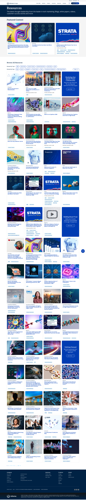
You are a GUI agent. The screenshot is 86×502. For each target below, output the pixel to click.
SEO (35, 362)
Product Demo (75, 3)
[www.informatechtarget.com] (13, 3)
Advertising (23, 66)
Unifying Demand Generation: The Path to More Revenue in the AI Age (70, 333)
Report (27, 279)
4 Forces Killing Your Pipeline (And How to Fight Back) (70, 115)
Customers (54, 3)
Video (41, 69)
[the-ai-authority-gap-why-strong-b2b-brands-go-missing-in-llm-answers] (33, 104)
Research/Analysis (29, 191)
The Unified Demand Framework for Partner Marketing (14, 168)
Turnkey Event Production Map (51, 433)
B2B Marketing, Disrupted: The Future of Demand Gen (51, 358)
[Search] (69, 3)
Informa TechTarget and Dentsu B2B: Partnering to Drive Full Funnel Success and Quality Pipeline (51, 307)
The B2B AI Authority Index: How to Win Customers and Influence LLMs (70, 256)
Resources (59, 3)
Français (69, 474)
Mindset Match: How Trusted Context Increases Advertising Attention (15, 359)
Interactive (34, 43)
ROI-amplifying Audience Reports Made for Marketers (51, 255)
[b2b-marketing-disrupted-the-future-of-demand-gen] (52, 347)
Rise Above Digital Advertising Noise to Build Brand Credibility (15, 433)
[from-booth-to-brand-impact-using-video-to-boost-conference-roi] (33, 422)
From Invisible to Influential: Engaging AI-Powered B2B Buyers (15, 383)
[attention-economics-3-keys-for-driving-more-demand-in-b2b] (70, 398)
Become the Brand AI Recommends (13, 89)
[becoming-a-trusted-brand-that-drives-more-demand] (15, 398)
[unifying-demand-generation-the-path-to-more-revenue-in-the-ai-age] (70, 321)
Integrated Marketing (61, 51)
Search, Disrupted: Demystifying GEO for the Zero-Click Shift (14, 282)
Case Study (9, 253)
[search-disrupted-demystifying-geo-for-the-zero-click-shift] (15, 271)
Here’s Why (38, 3)
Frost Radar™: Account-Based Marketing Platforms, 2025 (33, 282)
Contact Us (9, 480)
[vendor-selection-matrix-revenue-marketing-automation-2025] (52, 271)
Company (64, 3)
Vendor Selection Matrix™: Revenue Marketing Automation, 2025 (51, 282)
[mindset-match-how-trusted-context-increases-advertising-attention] (15, 347)
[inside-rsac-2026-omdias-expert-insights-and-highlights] (70, 446)
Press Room (9, 478)
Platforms (60, 483)
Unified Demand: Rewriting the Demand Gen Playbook (33, 409)
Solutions (43, 3)
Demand (59, 480)
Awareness (60, 478)
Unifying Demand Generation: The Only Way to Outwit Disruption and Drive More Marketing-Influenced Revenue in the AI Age (18, 46)
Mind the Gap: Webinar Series (15, 141)
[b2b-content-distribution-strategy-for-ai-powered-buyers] (70, 371)
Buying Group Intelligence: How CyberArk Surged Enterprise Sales (14, 225)
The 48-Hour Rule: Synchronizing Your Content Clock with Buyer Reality (70, 142)
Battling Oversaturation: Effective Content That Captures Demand (50, 457)
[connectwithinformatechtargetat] (52, 157)
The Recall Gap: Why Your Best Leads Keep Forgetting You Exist (52, 142)
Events (58, 43)
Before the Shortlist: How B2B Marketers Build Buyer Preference (52, 89)
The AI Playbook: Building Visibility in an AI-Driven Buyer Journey (32, 359)
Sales (55, 66)
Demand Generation (11, 53)
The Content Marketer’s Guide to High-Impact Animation (70, 306)
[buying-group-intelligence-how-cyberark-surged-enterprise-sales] (15, 214)
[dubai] (33, 214)
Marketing (67, 53)
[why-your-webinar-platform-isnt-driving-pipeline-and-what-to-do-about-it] (52, 214)
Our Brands (22, 478)
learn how (69, 89)
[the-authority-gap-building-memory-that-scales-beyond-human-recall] (33, 131)
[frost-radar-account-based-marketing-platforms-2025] (33, 271)
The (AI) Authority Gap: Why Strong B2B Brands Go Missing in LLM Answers (34, 115)
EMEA (36, 231)
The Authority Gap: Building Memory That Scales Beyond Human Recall (33, 142)
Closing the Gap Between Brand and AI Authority (32, 167)
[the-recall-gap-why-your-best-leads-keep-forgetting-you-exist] (52, 131)
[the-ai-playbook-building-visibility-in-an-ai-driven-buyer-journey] (33, 347)
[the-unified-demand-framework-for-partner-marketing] (15, 157)
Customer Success (24, 474)
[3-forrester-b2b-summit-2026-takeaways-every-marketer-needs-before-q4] (33, 321)
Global (78, 1)
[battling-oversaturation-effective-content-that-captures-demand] (52, 446)
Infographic (27, 69)
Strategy (59, 474)
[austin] (67, 32)
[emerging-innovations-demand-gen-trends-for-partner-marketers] (15, 296)
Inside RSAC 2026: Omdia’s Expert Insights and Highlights (69, 457)
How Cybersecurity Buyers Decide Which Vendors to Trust (69, 433)
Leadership (9, 475)
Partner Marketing (74, 53)
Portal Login (75, 0)
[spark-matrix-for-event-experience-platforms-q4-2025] (52, 321)
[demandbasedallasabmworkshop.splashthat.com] (33, 78)
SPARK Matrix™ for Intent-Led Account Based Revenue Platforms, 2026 (33, 194)
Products (48, 3)
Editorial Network (24, 477)
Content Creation (36, 53)
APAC (46, 171)
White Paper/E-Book (11, 43)
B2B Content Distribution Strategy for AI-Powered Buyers (69, 383)
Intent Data (68, 51)
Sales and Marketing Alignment (13, 235)
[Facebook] (78, 489)
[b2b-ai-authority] (43, 32)
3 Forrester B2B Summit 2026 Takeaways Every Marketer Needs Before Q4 (33, 333)
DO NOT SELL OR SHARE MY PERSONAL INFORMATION (24, 489)
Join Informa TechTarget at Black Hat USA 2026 (70, 167)
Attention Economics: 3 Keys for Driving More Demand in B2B (70, 409)
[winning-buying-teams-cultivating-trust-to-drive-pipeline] (52, 371)
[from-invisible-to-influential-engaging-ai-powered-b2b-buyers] (15, 371)
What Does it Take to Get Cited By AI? (69, 282)
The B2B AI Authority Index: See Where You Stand (42, 45)
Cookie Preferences (36, 489)
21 (18, 465)
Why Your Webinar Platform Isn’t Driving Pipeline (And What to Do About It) (51, 225)
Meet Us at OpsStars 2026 (50, 114)
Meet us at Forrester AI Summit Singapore (50, 167)
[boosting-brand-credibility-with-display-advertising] (15, 446)
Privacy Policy (9, 489)
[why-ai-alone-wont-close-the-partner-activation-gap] (70, 182)
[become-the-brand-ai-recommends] (15, 78)
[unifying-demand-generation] (18, 32)
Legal (14, 489)
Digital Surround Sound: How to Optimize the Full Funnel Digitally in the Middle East (51, 409)
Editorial (70, 0)
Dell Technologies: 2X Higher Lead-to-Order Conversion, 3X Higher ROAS (33, 307)
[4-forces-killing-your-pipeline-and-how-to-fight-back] (70, 104)
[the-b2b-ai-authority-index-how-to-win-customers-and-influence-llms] (70, 244)
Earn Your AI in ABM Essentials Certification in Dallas (32, 89)
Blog (17, 69)
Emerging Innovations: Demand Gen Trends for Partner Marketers (14, 307)
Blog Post (9, 112)
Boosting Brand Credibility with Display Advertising (15, 457)
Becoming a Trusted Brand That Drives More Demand (14, 409)
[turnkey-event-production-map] (52, 422)
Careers (8, 477)
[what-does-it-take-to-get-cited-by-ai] (70, 271)
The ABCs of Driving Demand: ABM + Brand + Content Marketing (15, 333)
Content (59, 477)
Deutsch (69, 475)
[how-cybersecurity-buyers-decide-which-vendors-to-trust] (70, 422)
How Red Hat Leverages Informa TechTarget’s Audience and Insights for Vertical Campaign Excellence (15, 256)
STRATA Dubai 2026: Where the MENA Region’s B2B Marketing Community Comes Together (34, 225)
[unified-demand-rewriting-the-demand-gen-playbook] (33, 398)
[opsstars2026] (52, 104)
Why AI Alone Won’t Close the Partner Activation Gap (70, 193)
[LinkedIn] (75, 489)
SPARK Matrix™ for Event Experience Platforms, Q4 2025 (52, 332)
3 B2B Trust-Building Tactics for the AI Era (33, 457)
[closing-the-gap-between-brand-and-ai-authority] (33, 157)
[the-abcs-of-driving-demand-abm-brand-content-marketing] (15, 321)
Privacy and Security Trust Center (26, 480)
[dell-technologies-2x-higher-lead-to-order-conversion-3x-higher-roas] (33, 296)
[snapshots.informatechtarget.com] (52, 244)
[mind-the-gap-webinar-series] (15, 131)
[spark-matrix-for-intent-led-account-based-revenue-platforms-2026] (33, 182)
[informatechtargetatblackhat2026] (70, 157)
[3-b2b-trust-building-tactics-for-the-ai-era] (33, 446)
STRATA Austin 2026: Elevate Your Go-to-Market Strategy (67, 45)
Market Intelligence (60, 53)
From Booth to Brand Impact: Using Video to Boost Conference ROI (33, 433)
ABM (58, 50)
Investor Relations (10, 481)
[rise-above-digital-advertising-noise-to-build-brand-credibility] (15, 422)
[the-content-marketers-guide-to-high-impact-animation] (70, 296)
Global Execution (71, 477)
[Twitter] (76, 489)
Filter (75, 69)
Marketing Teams (48, 475)
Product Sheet (35, 69)
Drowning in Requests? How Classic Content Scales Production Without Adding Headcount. (15, 116)
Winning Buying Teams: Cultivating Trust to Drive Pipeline (51, 383)
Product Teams (48, 474)
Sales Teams (47, 477)
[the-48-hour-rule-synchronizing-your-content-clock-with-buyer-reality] (70, 131)
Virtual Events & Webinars (50, 69)
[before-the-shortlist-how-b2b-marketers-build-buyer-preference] (52, 78)
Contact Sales (83, 251)
